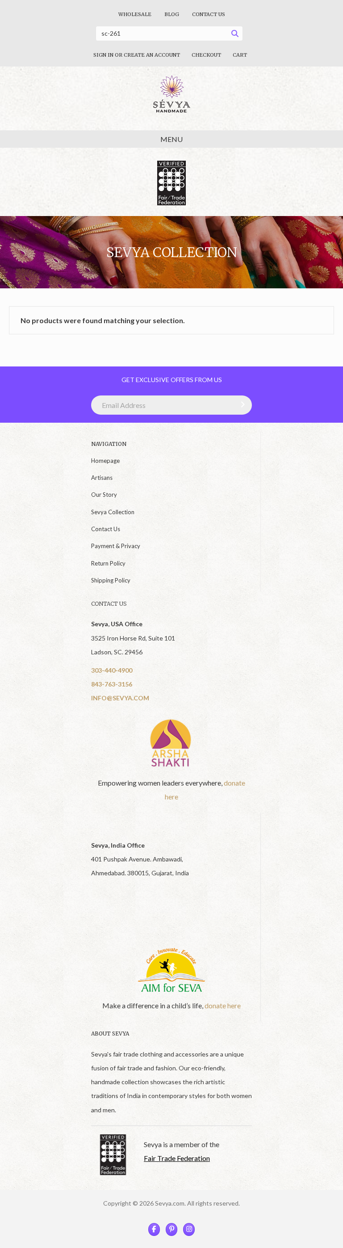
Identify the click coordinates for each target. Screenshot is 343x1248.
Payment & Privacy (115, 545)
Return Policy (108, 563)
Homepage (105, 460)
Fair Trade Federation (177, 1158)
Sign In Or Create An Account (136, 55)
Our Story (104, 494)
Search (237, 35)
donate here (223, 1005)
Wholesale (134, 14)
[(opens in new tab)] (171, 742)
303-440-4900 (111, 670)
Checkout (206, 55)
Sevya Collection (112, 512)
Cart (240, 55)
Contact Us (208, 14)
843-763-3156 (111, 684)
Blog (171, 14)
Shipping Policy (110, 580)
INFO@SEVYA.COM (120, 698)
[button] (241, 404)
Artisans (102, 477)
